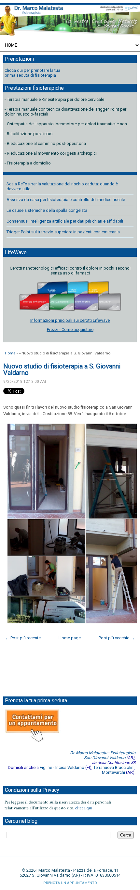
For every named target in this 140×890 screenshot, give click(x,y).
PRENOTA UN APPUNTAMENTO (70, 883)
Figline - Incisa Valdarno (62, 767)
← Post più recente (23, 637)
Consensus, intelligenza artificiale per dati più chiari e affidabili (65, 221)
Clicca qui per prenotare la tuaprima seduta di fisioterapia (32, 73)
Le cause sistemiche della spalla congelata (47, 210)
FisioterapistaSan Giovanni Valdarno (109, 755)
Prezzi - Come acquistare (70, 329)
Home (10, 353)
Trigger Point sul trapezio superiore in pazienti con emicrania (63, 231)
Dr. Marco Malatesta (88, 752)
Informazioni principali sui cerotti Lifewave (70, 320)
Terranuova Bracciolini (113, 767)
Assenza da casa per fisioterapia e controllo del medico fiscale (66, 199)
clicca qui (83, 808)
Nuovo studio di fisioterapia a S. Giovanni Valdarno (61, 369)
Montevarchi (113, 772)
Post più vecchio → (117, 637)
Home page (70, 637)
